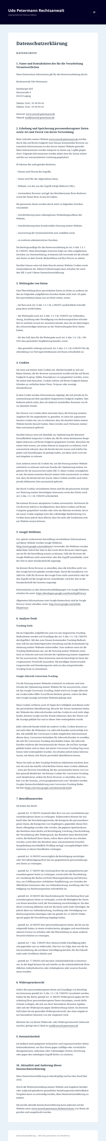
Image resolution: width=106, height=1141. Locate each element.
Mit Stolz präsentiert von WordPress (54, 1135)
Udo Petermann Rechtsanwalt (36, 10)
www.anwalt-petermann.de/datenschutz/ (53, 1108)
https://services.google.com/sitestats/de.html (48, 787)
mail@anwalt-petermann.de (39, 117)
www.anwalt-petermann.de (40, 113)
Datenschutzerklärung (26, 1135)
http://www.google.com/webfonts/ (34, 546)
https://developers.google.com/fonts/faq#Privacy (61, 593)
